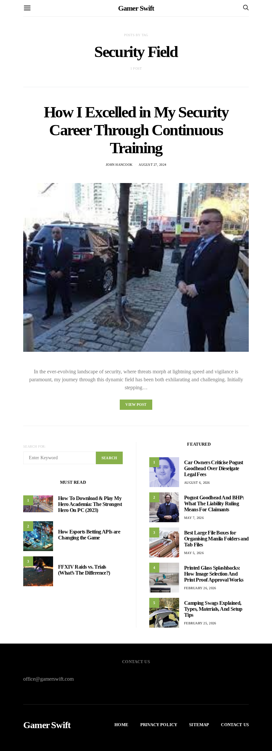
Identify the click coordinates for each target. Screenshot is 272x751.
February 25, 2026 (200, 623)
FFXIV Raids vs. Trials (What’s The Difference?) (84, 570)
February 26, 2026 (200, 588)
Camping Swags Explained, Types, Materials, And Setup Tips (213, 609)
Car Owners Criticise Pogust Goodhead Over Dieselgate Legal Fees (213, 468)
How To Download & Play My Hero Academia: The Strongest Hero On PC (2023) (90, 504)
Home (121, 724)
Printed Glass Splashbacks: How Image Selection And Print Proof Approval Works (213, 574)
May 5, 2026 (194, 553)
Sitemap (199, 724)
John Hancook (119, 164)
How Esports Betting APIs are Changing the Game (89, 534)
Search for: (34, 446)
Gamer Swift (136, 8)
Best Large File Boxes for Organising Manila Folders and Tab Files (216, 538)
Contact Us (235, 724)
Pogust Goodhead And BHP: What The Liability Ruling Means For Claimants (214, 503)
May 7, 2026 (194, 518)
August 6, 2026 (197, 482)
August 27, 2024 (152, 164)
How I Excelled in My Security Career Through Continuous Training (136, 129)
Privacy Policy (158, 724)
